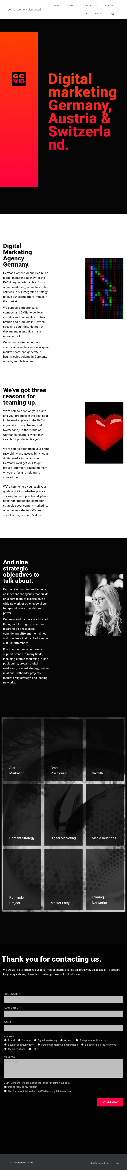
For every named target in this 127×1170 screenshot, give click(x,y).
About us (109, 6)
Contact (99, 14)
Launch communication (21, 1044)
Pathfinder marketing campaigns (59, 1044)
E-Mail (8, 1022)
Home (57, 6)
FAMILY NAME (13, 1008)
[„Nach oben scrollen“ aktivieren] (121, 1164)
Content (26, 1040)
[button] (77, 6)
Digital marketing (47, 1040)
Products (90, 6)
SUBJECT (10, 1036)
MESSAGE (9, 1056)
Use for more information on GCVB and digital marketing (39, 1091)
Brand (11, 1040)
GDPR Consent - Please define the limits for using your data (37, 1082)
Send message (110, 1102)
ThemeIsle (114, 1163)
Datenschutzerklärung (22, 1163)
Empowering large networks (100, 1044)
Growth (68, 1040)
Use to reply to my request (22, 1086)
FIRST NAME (12, 993)
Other (36, 1049)
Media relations (16, 1049)
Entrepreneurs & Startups (93, 1040)
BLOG (85, 14)
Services (71, 6)
